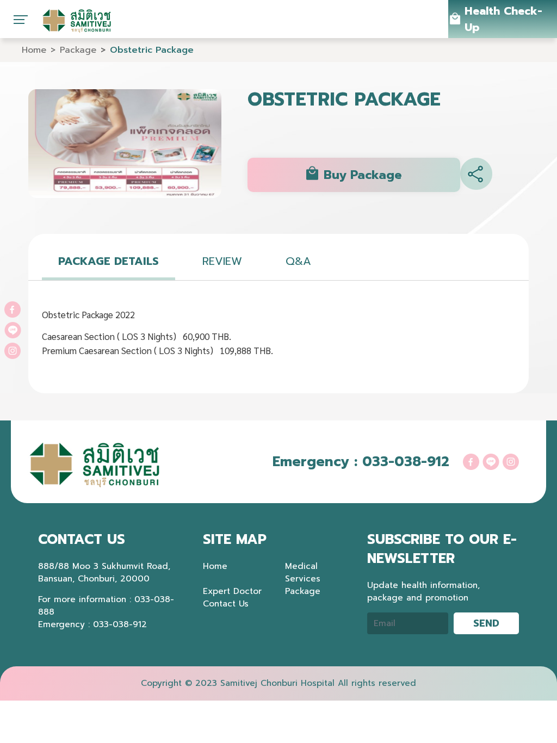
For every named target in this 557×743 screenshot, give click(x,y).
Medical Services (302, 572)
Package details (108, 261)
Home (34, 50)
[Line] (12, 329)
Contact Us (226, 603)
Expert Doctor (232, 591)
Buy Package (362, 175)
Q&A (298, 261)
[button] (476, 175)
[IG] (12, 350)
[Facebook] (12, 308)
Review (222, 261)
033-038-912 (405, 461)
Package (78, 50)
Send (486, 623)
